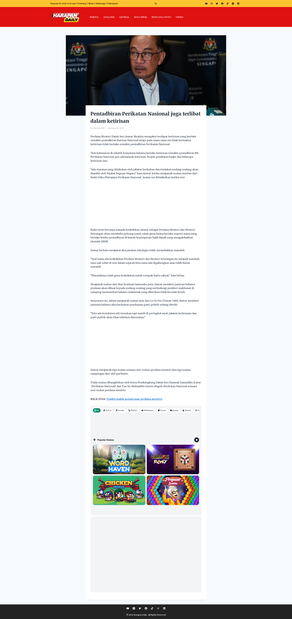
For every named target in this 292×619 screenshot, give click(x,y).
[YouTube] (127, 608)
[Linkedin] (164, 608)
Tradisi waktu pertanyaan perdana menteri (134, 399)
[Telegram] (233, 3)
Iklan (91, 3)
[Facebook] (222, 3)
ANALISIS (109, 17)
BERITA (94, 17)
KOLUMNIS (140, 17)
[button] (156, 3)
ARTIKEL (124, 17)
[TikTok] (152, 608)
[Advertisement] (146, 205)
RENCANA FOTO (161, 17)
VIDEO (179, 17)
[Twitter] (217, 3)
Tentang (82, 3)
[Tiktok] (227, 3)
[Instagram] (211, 3)
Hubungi (100, 3)
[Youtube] (206, 3)
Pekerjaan (112, 3)
